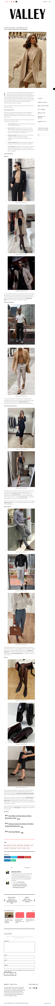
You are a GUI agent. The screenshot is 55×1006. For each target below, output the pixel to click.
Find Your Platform (14, 832)
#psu (15, 845)
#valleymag (20, 845)
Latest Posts (27, 867)
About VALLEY (42, 102)
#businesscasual (8, 845)
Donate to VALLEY (41, 117)
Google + (28, 857)
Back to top (47, 1003)
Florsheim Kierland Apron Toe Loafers (25, 793)
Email (13, 860)
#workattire (27, 845)
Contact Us (42, 121)
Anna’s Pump (7, 800)
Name (5, 955)
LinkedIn (7, 860)
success (19, 848)
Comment (6, 941)
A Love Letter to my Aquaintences (19, 884)
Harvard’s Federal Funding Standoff (20, 885)
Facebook (8, 857)
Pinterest (21, 857)
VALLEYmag (17, 807)
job (32, 845)
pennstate (6, 848)
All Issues (41, 109)
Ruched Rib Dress (16, 493)
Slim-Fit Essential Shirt (17, 653)
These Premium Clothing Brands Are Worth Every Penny (12, 900)
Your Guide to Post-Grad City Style (30, 920)
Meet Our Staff (43, 105)
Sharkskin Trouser (23, 401)
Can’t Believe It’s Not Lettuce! (19, 887)
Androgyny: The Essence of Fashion (27, 899)
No (19, 496)
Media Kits (41, 113)
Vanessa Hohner (21, 882)
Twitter (14, 857)
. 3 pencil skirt (23, 496)
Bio (11, 867)
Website (6, 965)
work (28, 848)
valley (24, 848)
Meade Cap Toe (29, 797)
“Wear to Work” (7, 502)
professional (13, 848)
